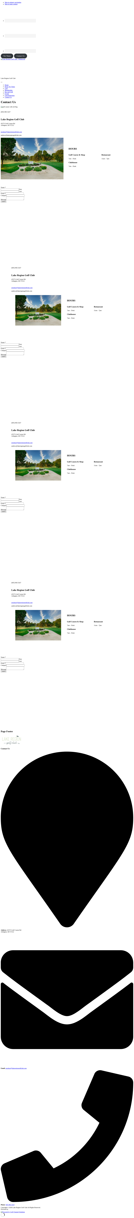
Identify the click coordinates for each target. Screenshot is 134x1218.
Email (3, 193)
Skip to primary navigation (13, 2)
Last (20, 191)
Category (3, 195)
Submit (4, 201)
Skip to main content (11, 4)
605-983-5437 (10, 1205)
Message (3, 199)
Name (3, 187)
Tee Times (7, 56)
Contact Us (21, 56)
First (20, 189)
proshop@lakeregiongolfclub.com (11, 132)
